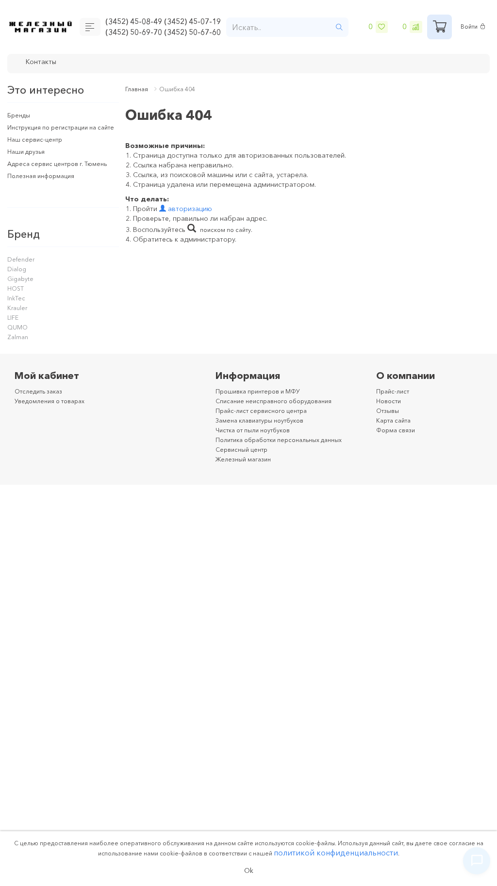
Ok (248, 870)
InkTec (17, 307)
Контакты (43, 62)
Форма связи (398, 439)
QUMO (18, 336)
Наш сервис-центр (37, 149)
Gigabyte (21, 288)
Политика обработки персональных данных (287, 449)
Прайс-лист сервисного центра (266, 420)
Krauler (18, 317)
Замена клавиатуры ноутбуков (265, 430)
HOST (16, 298)
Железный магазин (246, 468)
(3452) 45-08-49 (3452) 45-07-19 (165, 21)
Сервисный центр (244, 459)
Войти (470, 27)
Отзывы (388, 420)
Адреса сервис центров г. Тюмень (63, 173)
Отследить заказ (42, 400)
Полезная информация (44, 185)
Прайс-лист (394, 400)
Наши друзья (28, 161)
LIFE (13, 327)
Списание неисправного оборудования (280, 410)
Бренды (20, 115)
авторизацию (189, 208)
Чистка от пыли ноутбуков (258, 439)
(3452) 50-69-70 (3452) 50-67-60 (165, 33)
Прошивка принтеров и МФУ (263, 400)
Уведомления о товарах (54, 410)
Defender (22, 268)
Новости (390, 410)
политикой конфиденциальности (336, 851)
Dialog (17, 278)
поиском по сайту (228, 229)
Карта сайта (396, 430)
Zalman (18, 346)
